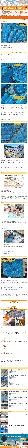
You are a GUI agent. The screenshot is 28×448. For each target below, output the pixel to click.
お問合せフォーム (18, 170)
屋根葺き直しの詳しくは (5, 228)
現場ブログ (4, 15)
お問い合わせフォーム (15, 308)
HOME (1, 15)
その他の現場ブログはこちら (24, 433)
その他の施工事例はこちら (25, 387)
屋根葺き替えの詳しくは (7, 253)
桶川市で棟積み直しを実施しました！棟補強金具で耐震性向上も (13, 167)
